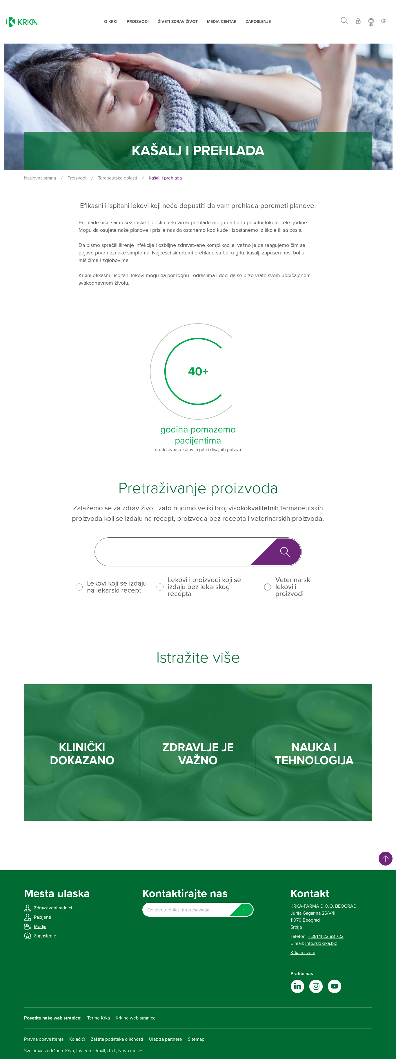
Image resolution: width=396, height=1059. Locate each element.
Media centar (222, 21)
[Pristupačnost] (384, 22)
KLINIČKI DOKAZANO (82, 754)
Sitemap (196, 1039)
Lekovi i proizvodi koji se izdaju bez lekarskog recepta (204, 587)
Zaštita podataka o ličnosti (117, 1039)
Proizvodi (138, 21)
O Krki (110, 21)
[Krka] (22, 22)
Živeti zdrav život (178, 21)
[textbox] (198, 910)
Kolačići (77, 1039)
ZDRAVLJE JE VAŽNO (198, 754)
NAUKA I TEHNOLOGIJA (314, 754)
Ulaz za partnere (165, 1039)
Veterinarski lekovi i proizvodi (293, 587)
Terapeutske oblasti (117, 178)
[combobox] (197, 910)
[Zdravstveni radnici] (358, 22)
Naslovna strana (40, 178)
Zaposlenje (258, 21)
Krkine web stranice (136, 1018)
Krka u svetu (302, 953)
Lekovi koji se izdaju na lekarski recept (117, 587)
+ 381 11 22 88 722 (326, 936)
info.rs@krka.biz (321, 943)
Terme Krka (98, 1018)
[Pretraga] (344, 22)
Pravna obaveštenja (43, 1039)
